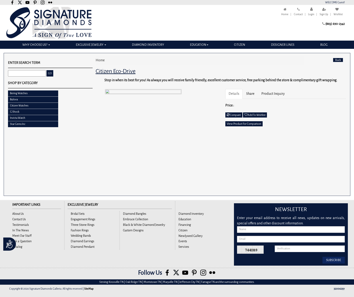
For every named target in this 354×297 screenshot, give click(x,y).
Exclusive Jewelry (90, 44)
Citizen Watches (19, 105)
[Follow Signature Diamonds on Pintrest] (35, 2)
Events (182, 241)
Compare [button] (235, 115)
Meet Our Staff (22, 235)
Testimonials (20, 224)
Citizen (239, 44)
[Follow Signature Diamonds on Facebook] (12, 2)
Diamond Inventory (148, 44)
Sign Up (324, 14)
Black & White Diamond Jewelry (144, 224)
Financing (184, 224)
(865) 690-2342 (335, 23)
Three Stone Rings (82, 224)
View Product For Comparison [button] (244, 123)
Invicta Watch (17, 118)
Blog (324, 44)
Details (234, 94)
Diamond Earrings (82, 241)
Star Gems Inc (17, 124)
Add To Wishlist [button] (256, 115)
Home (284, 14)
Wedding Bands (81, 235)
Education (198, 44)
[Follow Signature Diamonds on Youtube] (27, 2)
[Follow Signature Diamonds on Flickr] (50, 2)
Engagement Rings (83, 219)
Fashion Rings (80, 230)
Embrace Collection (135, 219)
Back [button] (338, 60)
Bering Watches (19, 93)
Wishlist (338, 14)
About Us (18, 213)
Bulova (14, 99)
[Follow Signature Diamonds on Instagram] (43, 2)
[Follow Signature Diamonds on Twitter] (20, 2)
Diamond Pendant (82, 246)
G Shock (14, 111)
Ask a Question (22, 241)
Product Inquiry (273, 94)
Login (311, 14)
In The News (20, 230)
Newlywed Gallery (190, 236)
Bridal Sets (78, 213)
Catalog (17, 246)
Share (250, 94)
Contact (298, 14)
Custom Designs (133, 230)
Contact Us (19, 219)
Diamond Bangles (134, 213)
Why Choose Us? (35, 44)
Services (183, 246)
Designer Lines (282, 44)
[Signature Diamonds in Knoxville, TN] (49, 23)
